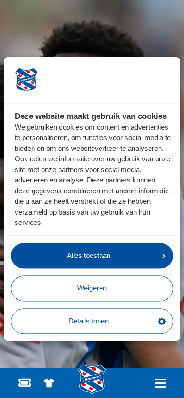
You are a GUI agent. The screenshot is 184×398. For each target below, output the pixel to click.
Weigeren (92, 288)
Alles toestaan (88, 255)
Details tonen (88, 321)
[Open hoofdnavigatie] (160, 383)
